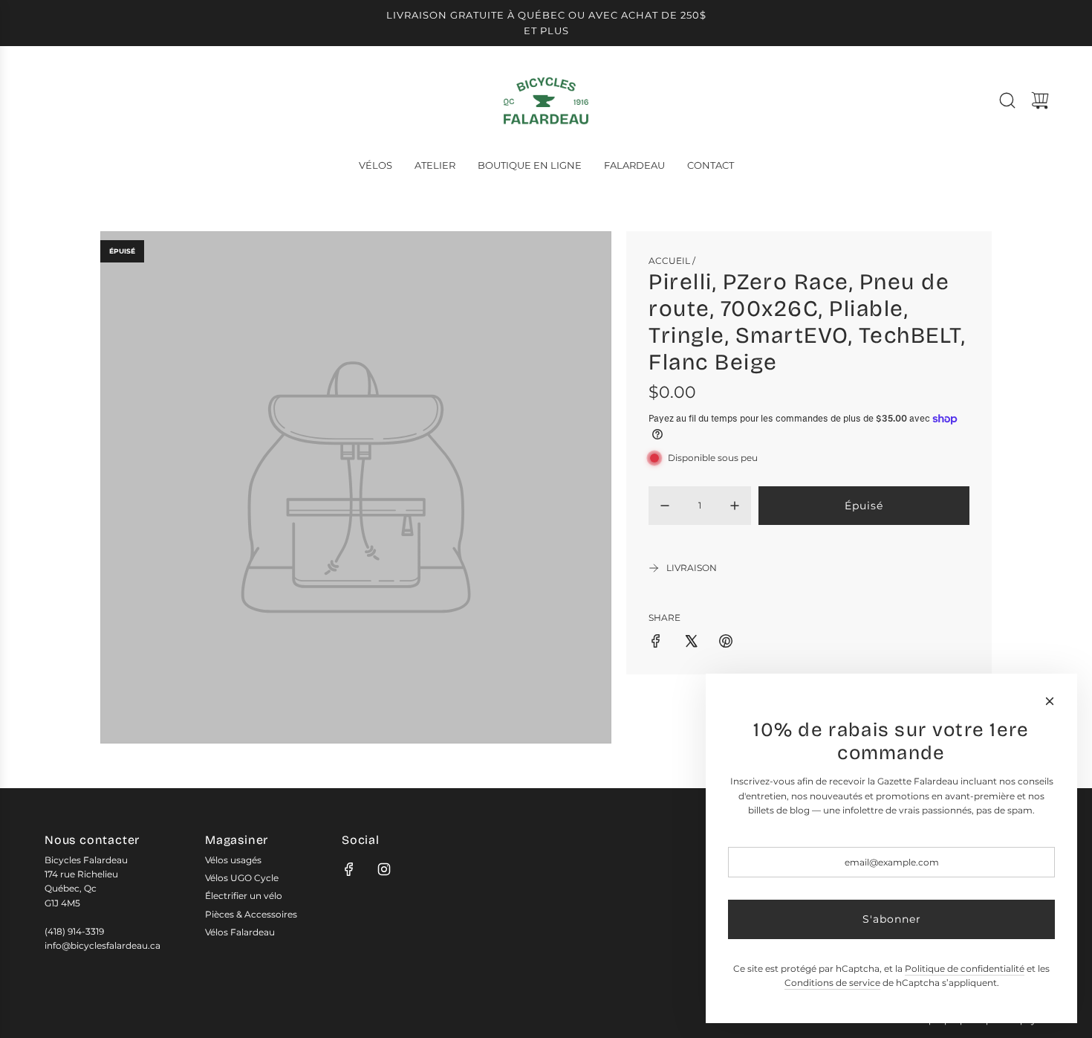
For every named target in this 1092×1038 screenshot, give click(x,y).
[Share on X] (691, 643)
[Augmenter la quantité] (734, 505)
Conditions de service (832, 982)
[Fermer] (1049, 701)
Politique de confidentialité (964, 968)
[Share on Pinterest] (725, 643)
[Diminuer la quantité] (665, 505)
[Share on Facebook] (656, 643)
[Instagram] (384, 869)
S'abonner (891, 919)
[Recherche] (1007, 100)
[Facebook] (349, 869)
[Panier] (1040, 100)
